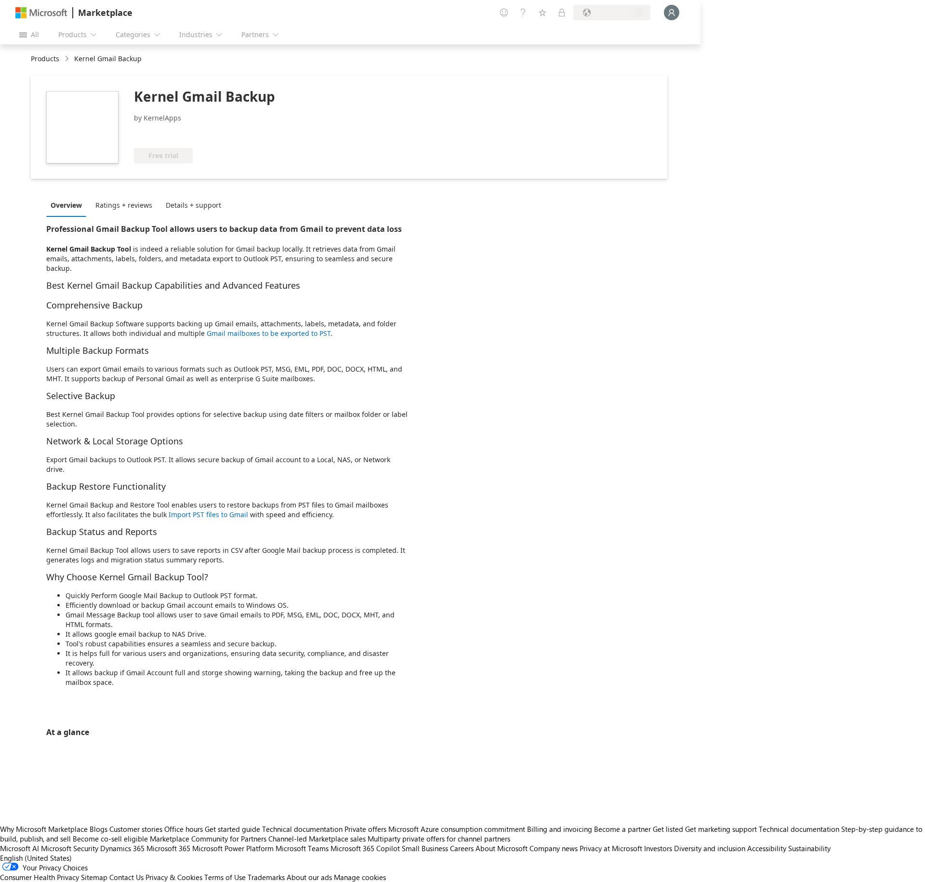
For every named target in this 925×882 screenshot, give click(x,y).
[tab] (68, 204)
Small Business (425, 848)
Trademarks (266, 877)
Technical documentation (302, 829)
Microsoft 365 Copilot (365, 848)
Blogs (98, 829)
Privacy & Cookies (173, 877)
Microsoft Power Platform (233, 848)
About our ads (309, 877)
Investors (658, 848)
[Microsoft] (41, 12)
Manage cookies (360, 877)
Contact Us (126, 877)
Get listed (668, 829)
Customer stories (135, 829)
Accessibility (766, 848)
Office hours (183, 829)
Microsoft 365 (168, 848)
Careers (462, 848)
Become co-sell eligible (110, 838)
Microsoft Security (69, 848)
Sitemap (94, 877)
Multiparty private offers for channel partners (439, 838)
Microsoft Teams (302, 848)
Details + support (193, 205)
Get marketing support (721, 829)
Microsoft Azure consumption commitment (457, 829)
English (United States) (36, 858)
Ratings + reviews (123, 205)
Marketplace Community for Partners (208, 838)
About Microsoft (502, 848)
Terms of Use (225, 877)
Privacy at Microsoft (611, 848)
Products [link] (45, 58)
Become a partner (622, 829)
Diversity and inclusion (709, 848)
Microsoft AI (19, 848)
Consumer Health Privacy (39, 877)
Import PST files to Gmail (208, 514)
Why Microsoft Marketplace (44, 829)
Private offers (365, 829)
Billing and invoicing (559, 829)
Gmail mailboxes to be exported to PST (267, 333)
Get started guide (232, 829)
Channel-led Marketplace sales (317, 838)
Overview (66, 205)
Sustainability (809, 848)
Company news (553, 848)
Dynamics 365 (122, 848)
